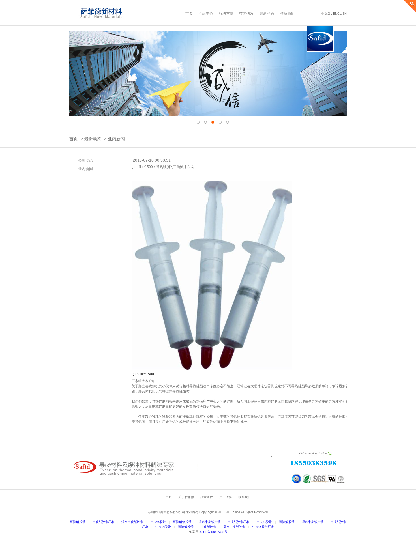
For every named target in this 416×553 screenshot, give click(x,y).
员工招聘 (225, 497)
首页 (73, 138)
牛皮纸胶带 (158, 522)
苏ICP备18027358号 (213, 531)
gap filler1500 (143, 374)
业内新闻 (116, 138)
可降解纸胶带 (182, 522)
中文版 (326, 13)
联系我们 (244, 497)
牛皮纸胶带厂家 (103, 522)
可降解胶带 (77, 522)
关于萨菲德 (186, 497)
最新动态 (92, 138)
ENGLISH (340, 13)
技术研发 (206, 497)
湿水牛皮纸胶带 (132, 522)
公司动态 (85, 160)
